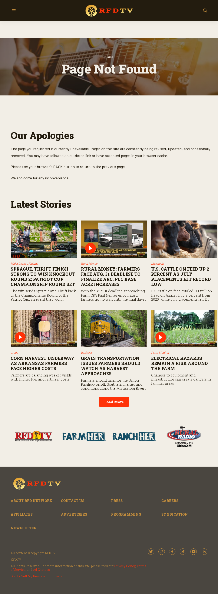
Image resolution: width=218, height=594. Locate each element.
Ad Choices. (41, 570)
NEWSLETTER (23, 528)
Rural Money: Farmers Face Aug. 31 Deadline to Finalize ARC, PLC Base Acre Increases (111, 276)
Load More (114, 402)
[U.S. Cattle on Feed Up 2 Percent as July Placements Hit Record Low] (184, 239)
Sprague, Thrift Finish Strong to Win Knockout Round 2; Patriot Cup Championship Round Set (43, 276)
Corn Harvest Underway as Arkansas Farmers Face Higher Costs (42, 363)
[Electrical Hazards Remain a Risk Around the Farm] (184, 328)
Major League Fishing (24, 263)
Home (109, 57)
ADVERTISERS (74, 514)
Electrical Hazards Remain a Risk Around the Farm (179, 363)
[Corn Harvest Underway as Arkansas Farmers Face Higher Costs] (44, 328)
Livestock (157, 263)
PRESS (117, 501)
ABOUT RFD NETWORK (31, 501)
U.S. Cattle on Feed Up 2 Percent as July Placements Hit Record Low (181, 276)
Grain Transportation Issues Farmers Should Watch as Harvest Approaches (110, 365)
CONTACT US (72, 501)
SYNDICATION (174, 514)
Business (86, 353)
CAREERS (169, 501)
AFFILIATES (22, 514)
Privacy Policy (124, 566)
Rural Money (89, 263)
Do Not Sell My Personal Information (38, 576)
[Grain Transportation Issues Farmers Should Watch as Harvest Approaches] (114, 328)
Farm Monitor (160, 353)
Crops (14, 353)
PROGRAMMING (126, 514)
